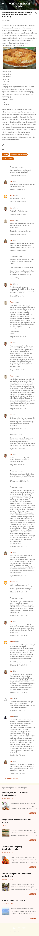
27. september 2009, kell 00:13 (20, 481)
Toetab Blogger (20, 928)
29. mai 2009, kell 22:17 (18, 202)
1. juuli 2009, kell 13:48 (17, 449)
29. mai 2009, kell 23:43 (18, 214)
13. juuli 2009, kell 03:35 (18, 465)
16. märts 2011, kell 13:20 (18, 616)
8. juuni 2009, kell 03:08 (17, 296)
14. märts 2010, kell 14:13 (18, 592)
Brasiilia (5, 154)
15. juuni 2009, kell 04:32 (18, 429)
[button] (36, 13)
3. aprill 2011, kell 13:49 (17, 711)
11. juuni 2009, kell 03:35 (18, 370)
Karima (12, 582)
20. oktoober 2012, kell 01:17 (19, 773)
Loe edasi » (33, 813)
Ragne (12, 220)
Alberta (12, 642)
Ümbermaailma (8, 159)
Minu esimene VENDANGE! (14, 900)
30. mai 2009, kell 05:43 (18, 250)
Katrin (12, 717)
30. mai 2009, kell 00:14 (18, 234)
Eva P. (12, 196)
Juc (11, 181)
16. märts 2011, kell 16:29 (18, 636)
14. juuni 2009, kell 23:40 (18, 409)
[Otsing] (36, 4)
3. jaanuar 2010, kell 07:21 (18, 576)
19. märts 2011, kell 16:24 (18, 692)
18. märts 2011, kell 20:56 (18, 665)
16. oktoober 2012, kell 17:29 (19, 755)
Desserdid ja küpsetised (19, 154)
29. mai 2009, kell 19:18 (18, 175)
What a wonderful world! (19, 5)
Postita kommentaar (11, 778)
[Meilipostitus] (3, 150)
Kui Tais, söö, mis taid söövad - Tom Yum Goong (15, 793)
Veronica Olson (25, 932)
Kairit (11, 699)
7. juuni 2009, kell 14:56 (17, 278)
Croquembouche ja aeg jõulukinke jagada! (12, 847)
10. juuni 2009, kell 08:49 (18, 337)
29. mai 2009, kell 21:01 (18, 189)
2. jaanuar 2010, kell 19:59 (18, 546)
